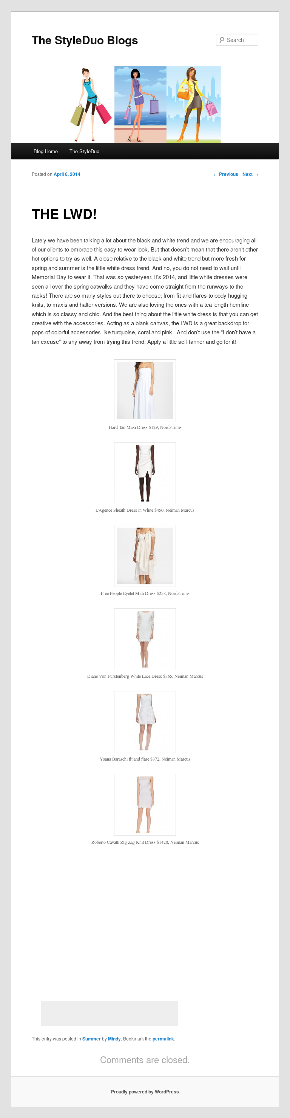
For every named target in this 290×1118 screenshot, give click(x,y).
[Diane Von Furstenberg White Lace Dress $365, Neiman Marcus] (145, 668)
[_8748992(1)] (145, 419)
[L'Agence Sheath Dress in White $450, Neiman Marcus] (145, 502)
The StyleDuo (84, 151)
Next (250, 174)
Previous (225, 174)
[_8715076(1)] (145, 585)
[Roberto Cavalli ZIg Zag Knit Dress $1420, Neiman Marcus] (145, 833)
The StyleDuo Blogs (85, 39)
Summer (91, 1038)
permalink (163, 1038)
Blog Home (46, 151)
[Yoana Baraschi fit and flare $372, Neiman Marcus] (145, 751)
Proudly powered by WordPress (145, 1091)
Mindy (114, 1038)
